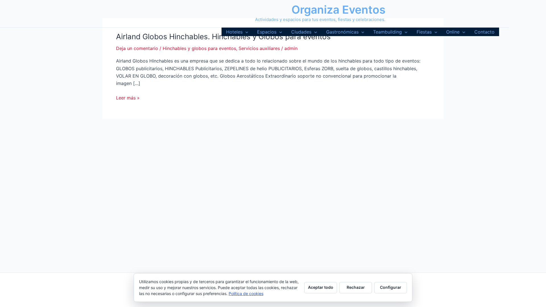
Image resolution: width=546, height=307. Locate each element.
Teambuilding (387, 32)
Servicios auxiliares (259, 48)
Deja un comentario (137, 48)
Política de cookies (246, 293)
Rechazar (356, 287)
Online (453, 32)
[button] (245, 32)
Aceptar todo (320, 287)
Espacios (266, 32)
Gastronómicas (342, 32)
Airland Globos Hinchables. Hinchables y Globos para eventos (223, 36)
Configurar (390, 287)
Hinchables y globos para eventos (199, 48)
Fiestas (424, 32)
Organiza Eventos (338, 9)
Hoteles (234, 32)
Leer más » (128, 98)
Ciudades (301, 32)
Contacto (484, 32)
